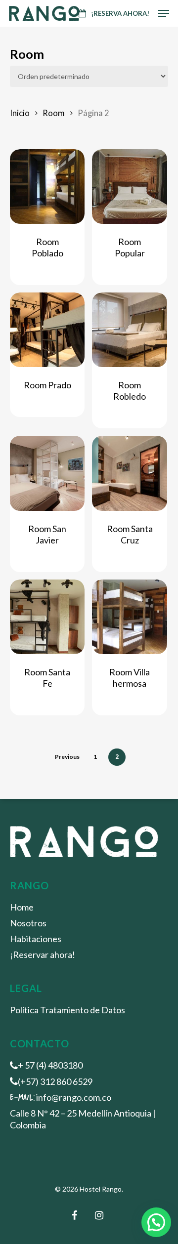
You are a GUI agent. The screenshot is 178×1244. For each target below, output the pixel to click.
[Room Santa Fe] (47, 617)
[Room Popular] (129, 186)
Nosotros (28, 922)
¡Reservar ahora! (42, 954)
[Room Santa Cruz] (129, 473)
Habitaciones (35, 938)
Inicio (20, 113)
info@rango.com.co (73, 1097)
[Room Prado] (47, 329)
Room (54, 113)
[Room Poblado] (47, 186)
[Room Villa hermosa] (129, 617)
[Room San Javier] (47, 473)
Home (22, 907)
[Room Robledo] (129, 329)
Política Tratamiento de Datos (67, 1009)
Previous (67, 756)
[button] (156, 1222)
